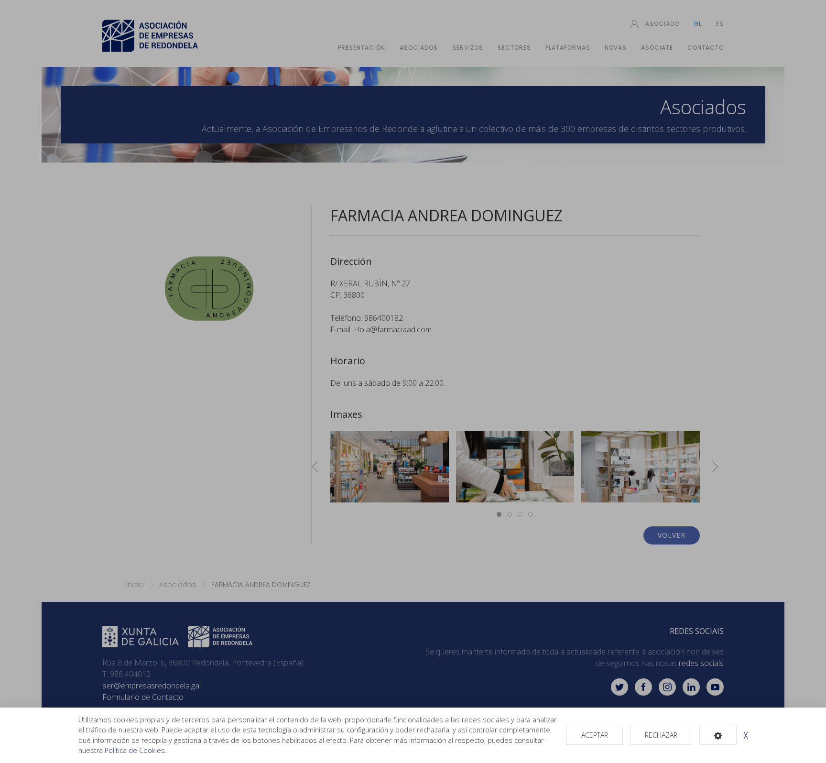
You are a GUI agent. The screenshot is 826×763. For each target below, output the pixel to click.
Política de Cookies (135, 750)
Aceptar (594, 735)
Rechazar (661, 735)
